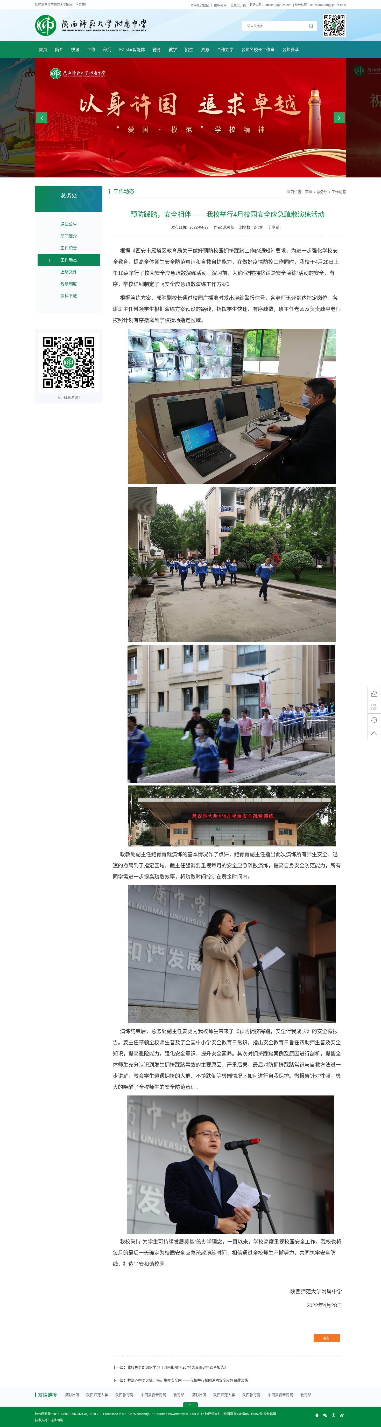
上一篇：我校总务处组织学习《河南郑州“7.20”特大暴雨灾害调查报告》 (170, 1367)
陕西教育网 (124, 1394)
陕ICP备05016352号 (248, 1413)
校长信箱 (270, 1413)
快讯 (75, 49)
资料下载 (68, 296)
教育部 (178, 1394)
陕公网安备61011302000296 (55, 1413)
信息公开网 (238, 5)
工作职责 (68, 248)
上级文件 (68, 272)
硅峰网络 (57, 1420)
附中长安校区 (199, 5)
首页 (43, 49)
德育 (157, 49)
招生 (189, 49)
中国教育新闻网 (153, 1394)
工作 (91, 49)
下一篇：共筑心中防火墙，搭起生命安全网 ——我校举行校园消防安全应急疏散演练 (180, 1380)
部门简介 (68, 236)
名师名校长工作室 (257, 49)
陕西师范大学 (97, 1394)
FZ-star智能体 (132, 49)
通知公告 (68, 224)
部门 (107, 49)
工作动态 (68, 260)
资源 (205, 49)
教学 (173, 49)
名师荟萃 (290, 49)
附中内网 (220, 5)
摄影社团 (72, 1394)
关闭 (326, 1338)
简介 (59, 49)
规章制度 (68, 284)
